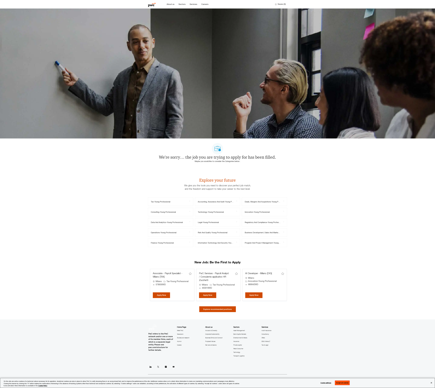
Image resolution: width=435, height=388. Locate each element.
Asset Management (239, 330)
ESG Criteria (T (266, 341)
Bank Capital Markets (239, 334)
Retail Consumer (238, 348)
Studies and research (183, 338)
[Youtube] (173, 366)
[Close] (431, 382)
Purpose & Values (210, 341)
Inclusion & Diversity (211, 330)
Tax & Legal (265, 345)
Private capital (237, 345)
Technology (236, 352)
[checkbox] (190, 273)
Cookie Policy (42, 386)
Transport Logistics (238, 356)
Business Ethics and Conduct (213, 338)
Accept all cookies (342, 383)
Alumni (179, 341)
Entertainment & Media (240, 338)
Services (193, 4)
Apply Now (163, 295)
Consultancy (265, 334)
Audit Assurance (266, 330)
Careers (204, 4)
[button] (217, 309)
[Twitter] (158, 366)
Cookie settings (325, 383)
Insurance (236, 341)
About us (170, 4)
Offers (263, 338)
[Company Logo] (153, 4)
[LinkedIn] (150, 366)
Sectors (182, 4)
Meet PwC (180, 330)
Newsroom (180, 334)
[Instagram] (165, 366)
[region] (217, 383)
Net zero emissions (210, 345)
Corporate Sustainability (212, 334)
